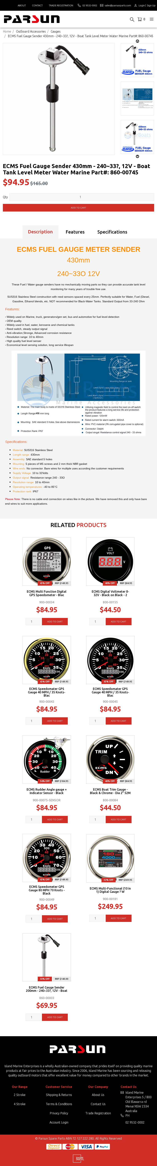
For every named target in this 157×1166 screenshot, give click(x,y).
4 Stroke (19, 1104)
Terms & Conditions (59, 1104)
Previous (138, 156)
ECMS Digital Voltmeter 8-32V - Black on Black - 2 (110, 593)
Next (138, 41)
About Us (98, 1095)
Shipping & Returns (59, 1095)
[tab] (40, 232)
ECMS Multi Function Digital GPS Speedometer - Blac (46, 593)
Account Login (59, 1122)
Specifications (112, 232)
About (22, 5)
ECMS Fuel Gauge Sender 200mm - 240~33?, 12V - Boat (46, 989)
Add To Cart (55, 621)
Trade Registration (61, 5)
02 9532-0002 (135, 1122)
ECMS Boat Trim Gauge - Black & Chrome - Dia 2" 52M (110, 791)
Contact (37, 5)
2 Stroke (19, 1095)
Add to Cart (78, 207)
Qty (5, 197)
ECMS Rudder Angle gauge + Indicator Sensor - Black (47, 791)
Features (75, 232)
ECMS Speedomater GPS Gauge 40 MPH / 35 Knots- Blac (46, 692)
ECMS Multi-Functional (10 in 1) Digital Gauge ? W (110, 890)
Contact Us (98, 1104)
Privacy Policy (59, 1113)
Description (40, 231)
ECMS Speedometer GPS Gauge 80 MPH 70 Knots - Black (47, 890)
